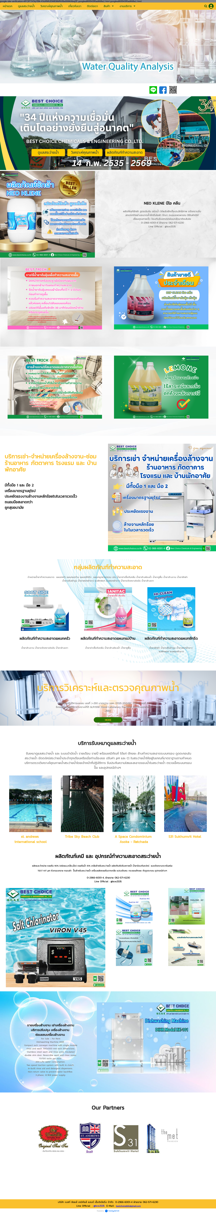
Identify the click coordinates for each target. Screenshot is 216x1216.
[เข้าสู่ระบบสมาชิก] (211, 6)
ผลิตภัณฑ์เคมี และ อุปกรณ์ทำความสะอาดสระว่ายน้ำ (108, 856)
